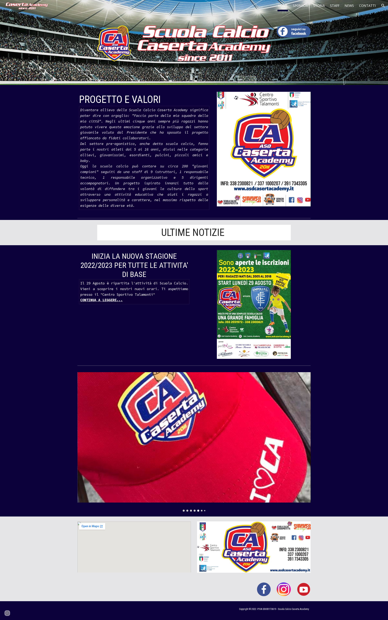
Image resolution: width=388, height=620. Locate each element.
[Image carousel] (194, 441)
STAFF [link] (334, 5)
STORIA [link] (319, 5)
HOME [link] (283, 5)
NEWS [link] (349, 5)
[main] (144, 151)
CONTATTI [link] (367, 5)
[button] (383, 6)
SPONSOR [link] (300, 5)
